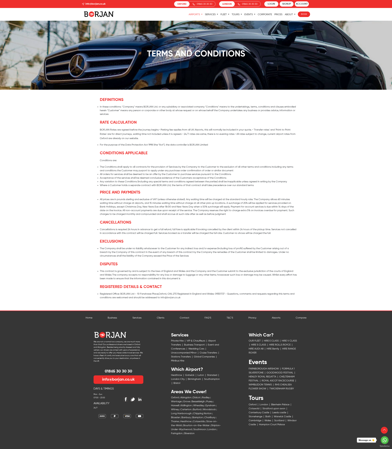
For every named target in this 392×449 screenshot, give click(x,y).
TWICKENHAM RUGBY (271, 394)
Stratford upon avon (274, 408)
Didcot (197, 397)
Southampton (212, 379)
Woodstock (209, 409)
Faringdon (177, 433)
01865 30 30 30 (204, 4)
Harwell (175, 405)
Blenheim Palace (280, 404)
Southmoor (200, 429)
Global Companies (204, 357)
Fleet (224, 14)
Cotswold (254, 408)
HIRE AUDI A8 (256, 349)
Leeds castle (279, 412)
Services (210, 14)
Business (112, 318)
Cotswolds (199, 421)
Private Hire (177, 341)
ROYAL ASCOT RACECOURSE (278, 381)
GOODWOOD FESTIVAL (280, 373)
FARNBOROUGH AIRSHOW (264, 369)
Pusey (209, 401)
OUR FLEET (255, 341)
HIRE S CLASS (259, 345)
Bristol (176, 383)
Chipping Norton (202, 413)
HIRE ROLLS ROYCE (280, 345)
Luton (201, 375)
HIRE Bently (273, 349)
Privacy (252, 318)
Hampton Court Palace (272, 424)
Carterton (186, 409)
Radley (206, 397)
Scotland (279, 420)
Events (248, 14)
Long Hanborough (181, 413)
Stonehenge (256, 416)
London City (178, 379)
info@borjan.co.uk (95, 4)
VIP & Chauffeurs (196, 341)
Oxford (175, 397)
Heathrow (177, 375)
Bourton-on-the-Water (196, 425)
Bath (268, 416)
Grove (187, 401)
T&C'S (230, 318)
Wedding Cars (196, 349)
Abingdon (186, 397)
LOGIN (271, 4)
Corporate (265, 14)
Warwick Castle (283, 416)
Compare (301, 318)
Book (304, 14)
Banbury (186, 417)
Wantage (176, 401)
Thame (175, 421)
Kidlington (186, 405)
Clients (160, 318)
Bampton (198, 417)
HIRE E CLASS (271, 341)
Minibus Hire (177, 361)
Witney (175, 409)
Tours (236, 14)
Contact (184, 318)
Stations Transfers (181, 357)
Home (89, 318)
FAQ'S (208, 318)
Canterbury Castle (259, 412)
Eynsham (210, 405)
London (212, 429)
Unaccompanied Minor (184, 353)
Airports (195, 14)
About (289, 14)
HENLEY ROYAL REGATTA (263, 377)
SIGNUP (286, 4)
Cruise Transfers (209, 353)
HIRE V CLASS (289, 341)
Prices (278, 14)
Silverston (189, 433)
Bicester (176, 417)
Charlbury (210, 417)
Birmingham (195, 379)
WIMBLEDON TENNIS (260, 385)
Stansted (212, 375)
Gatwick (190, 375)
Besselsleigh (198, 401)
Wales (268, 420)
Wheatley (199, 405)
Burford (197, 409)
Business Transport (194, 345)
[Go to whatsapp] (384, 440)
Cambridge (255, 420)
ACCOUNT (302, 4)
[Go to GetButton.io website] (385, 446)
